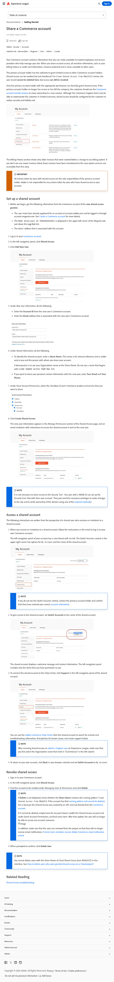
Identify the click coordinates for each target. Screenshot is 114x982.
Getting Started (31, 22)
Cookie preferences (77, 970)
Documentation (13, 22)
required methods (83, 501)
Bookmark (13, 41)
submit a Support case (58, 748)
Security (16, 47)
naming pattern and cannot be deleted (86, 801)
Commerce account (32, 236)
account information (60, 604)
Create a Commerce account (52, 216)
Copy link (24, 41)
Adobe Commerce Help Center (39, 735)
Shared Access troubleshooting (20, 882)
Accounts (25, 47)
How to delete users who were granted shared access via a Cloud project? (60, 864)
